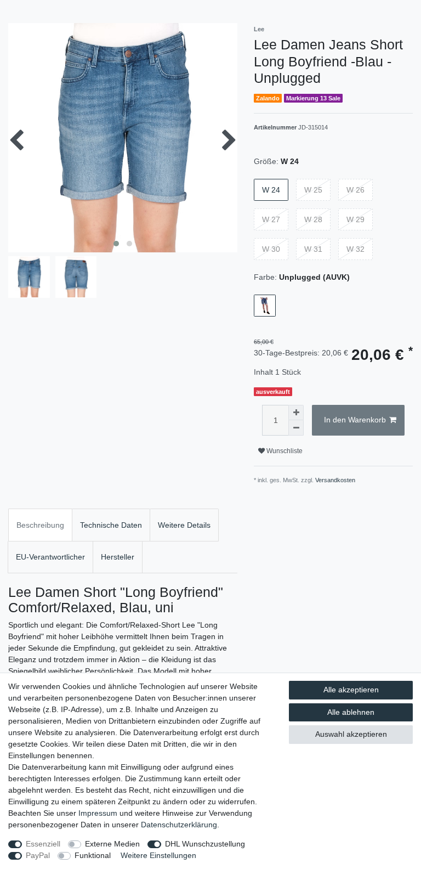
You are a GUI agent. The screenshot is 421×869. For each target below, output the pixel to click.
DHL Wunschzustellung (205, 843)
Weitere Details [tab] (184, 525)
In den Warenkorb (355, 419)
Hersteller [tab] (117, 556)
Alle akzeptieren (351, 689)
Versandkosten (335, 480)
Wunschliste (284, 451)
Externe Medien (112, 843)
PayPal (38, 855)
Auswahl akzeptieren (351, 734)
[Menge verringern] (296, 428)
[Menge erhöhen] (296, 412)
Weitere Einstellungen (158, 855)
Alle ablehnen (350, 712)
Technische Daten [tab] (111, 525)
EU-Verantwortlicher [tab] (50, 556)
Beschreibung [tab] (40, 525)
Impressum (97, 813)
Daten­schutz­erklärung (179, 824)
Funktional (93, 855)
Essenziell (43, 843)
